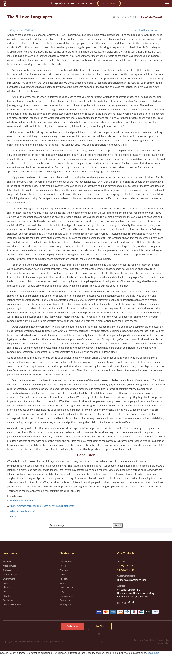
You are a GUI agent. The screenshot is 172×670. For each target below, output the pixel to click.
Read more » (154, 652)
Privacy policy (162, 640)
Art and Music (9, 565)
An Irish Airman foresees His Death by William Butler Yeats (42, 505)
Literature (130, 17)
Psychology (8, 600)
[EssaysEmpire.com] (5, 3)
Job (4, 591)
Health (6, 583)
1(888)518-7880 (64, 3)
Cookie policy (163, 643)
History (6, 587)
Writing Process (67, 604)
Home (119, 17)
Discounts (64, 570)
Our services (66, 561)
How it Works (66, 587)
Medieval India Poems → (147, 30)
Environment (9, 578)
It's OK (11, 659)
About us (64, 578)
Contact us (65, 600)
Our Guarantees (67, 596)
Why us (63, 583)
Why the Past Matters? (22, 510)
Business (7, 570)
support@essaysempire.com (131, 579)
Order (63, 574)
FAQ (62, 591)
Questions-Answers (12, 604)
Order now (72, 626)
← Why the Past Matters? (20, 30)
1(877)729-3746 (84, 3)
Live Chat (99, 626)
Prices (63, 565)
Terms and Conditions (144, 640)
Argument (7, 561)
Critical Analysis (10, 574)
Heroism (14, 516)
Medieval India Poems (22, 500)
